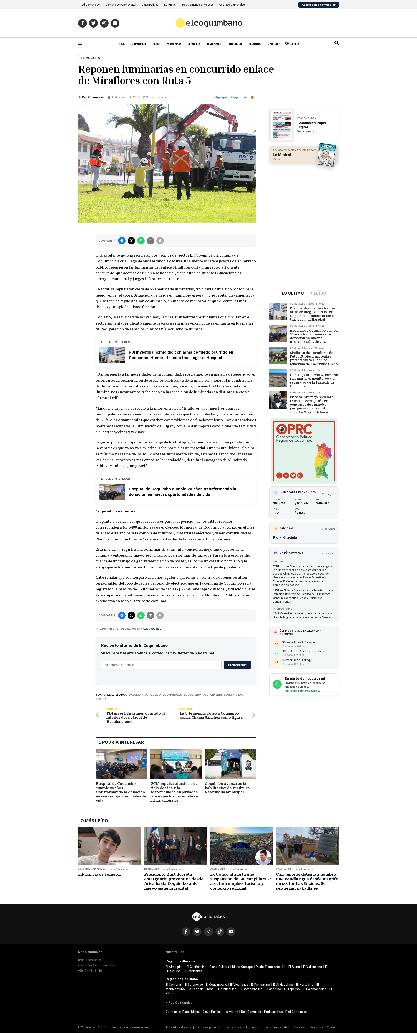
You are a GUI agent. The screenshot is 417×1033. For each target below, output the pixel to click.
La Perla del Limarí (200, 989)
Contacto (332, 1027)
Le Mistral (170, 4)
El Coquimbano (216, 985)
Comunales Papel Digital (121, 4)
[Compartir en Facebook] (122, 240)
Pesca (156, 43)
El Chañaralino (197, 967)
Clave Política (150, 4)
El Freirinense (193, 971)
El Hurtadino (304, 985)
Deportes (193, 43)
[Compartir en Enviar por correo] (150, 240)
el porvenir (213, 695)
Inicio (122, 43)
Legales (294, 43)
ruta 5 (102, 698)
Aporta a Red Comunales (319, 4)
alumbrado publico (146, 695)
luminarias (234, 695)
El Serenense (194, 985)
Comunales (139, 43)
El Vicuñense (239, 985)
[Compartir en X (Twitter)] (131, 240)
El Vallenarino (312, 967)
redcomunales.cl (89, 960)
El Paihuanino (260, 985)
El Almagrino (175, 967)
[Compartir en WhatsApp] (141, 240)
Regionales (213, 43)
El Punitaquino (227, 989)
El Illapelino (292, 989)
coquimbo (193, 695)
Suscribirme (237, 665)
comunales (173, 695)
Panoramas (173, 43)
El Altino (294, 967)
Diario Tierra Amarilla (270, 967)
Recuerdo (254, 43)
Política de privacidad (208, 1027)
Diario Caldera (219, 967)
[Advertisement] (304, 195)
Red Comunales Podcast (197, 4)
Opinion (273, 43)
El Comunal (174, 985)
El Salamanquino (314, 989)
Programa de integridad (274, 1027)
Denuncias (316, 1027)
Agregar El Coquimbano (232, 97)
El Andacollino (283, 985)
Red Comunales (90, 4)
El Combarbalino (251, 989)
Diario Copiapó (242, 967)
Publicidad (299, 1027)
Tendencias (234, 43)
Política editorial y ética (177, 1027)
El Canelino (273, 989)
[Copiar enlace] (160, 240)
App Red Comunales (232, 4)
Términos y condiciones (241, 1027)
